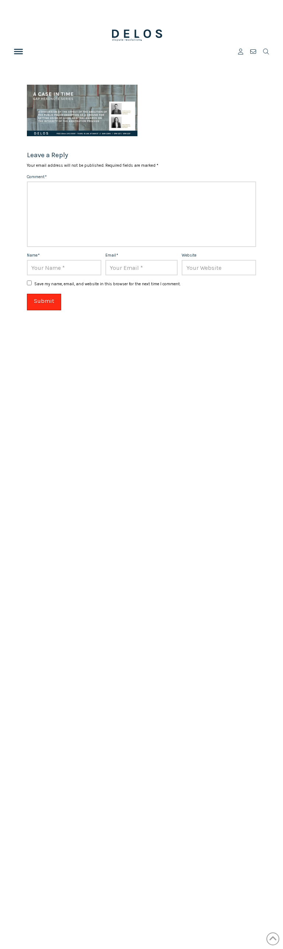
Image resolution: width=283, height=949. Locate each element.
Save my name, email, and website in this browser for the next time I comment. (107, 284)
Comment (37, 176)
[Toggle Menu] (18, 51)
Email (111, 255)
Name (33, 255)
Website (189, 255)
